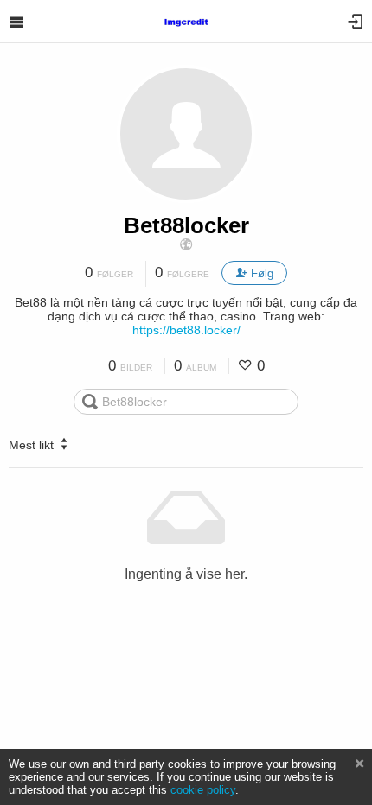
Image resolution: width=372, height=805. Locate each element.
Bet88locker (186, 225)
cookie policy (202, 789)
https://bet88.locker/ (186, 330)
